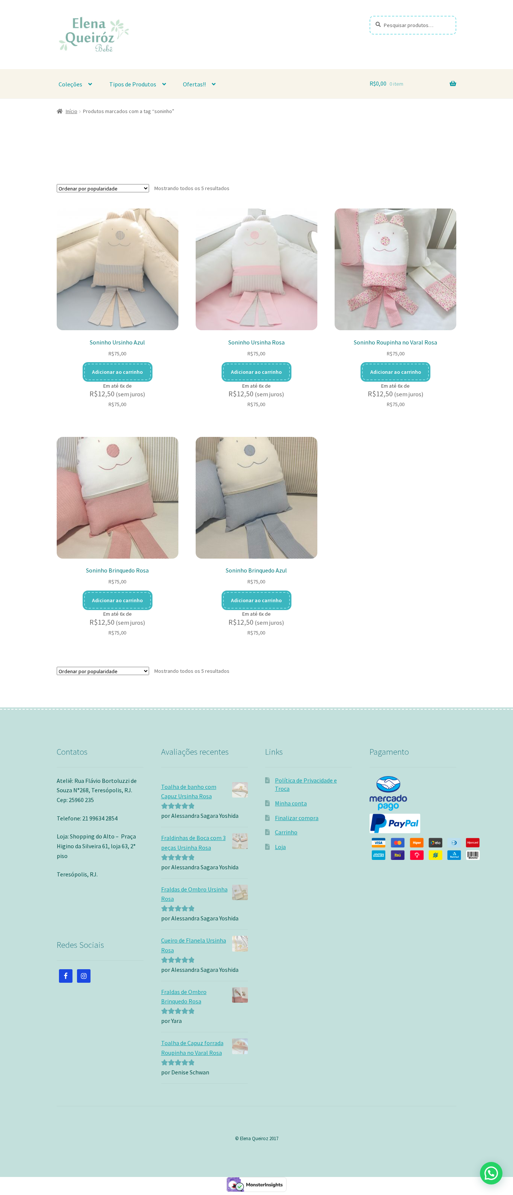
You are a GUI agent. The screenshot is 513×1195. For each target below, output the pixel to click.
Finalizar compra (296, 818)
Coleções (70, 84)
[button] (491, 1173)
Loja (280, 847)
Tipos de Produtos (132, 84)
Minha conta (291, 803)
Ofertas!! (194, 84)
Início (71, 111)
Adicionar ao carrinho (117, 372)
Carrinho (286, 832)
